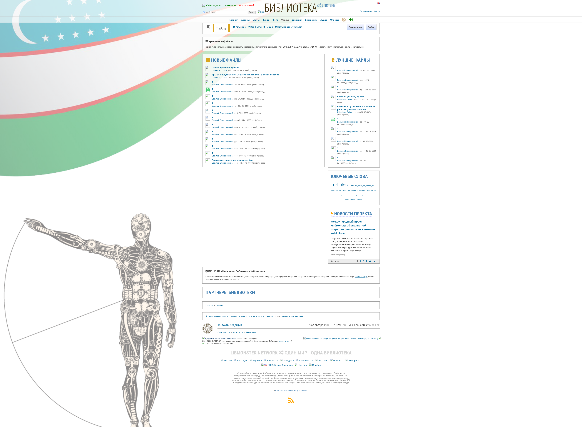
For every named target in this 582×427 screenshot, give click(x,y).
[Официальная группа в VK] (365, 3)
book (351, 185)
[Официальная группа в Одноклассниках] (370, 3)
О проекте (223, 332)
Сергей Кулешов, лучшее (225, 67)
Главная (209, 305)
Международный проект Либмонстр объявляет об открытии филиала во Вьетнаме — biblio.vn (353, 227)
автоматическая (341, 190)
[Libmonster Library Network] (380, 338)
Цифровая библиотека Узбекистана (220, 338)
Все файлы (256, 26)
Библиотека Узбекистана (292, 316)
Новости (238, 332)
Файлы (221, 28)
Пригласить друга (256, 316)
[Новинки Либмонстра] (373, 325)
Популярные (283, 26)
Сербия (316, 365)
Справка (243, 316)
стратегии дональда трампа (359, 195)
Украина (257, 360)
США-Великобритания (280, 365)
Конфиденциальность (218, 316)
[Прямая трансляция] (345, 325)
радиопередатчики (363, 190)
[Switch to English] (378, 3)
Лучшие (269, 26)
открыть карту (285, 341)
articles (340, 184)
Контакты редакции (229, 325)
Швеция (302, 365)
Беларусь (242, 360)
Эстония (323, 360)
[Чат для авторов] (328, 325)
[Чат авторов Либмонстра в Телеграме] (368, 3)
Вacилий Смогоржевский (222, 84)
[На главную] (207, 333)
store (333, 190)
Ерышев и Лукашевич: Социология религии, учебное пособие (245, 74)
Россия (228, 360)
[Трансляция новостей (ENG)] (372, 3)
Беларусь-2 (355, 360)
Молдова (289, 360)
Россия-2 (338, 360)
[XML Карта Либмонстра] (291, 402)
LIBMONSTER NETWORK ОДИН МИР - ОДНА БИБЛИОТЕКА (291, 353)
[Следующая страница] (370, 261)
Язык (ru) (269, 316)
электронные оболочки (353, 199)
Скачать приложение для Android (291, 390)
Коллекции (240, 26)
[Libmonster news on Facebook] (375, 325)
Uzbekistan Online (219, 70)
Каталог (297, 26)
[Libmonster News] (378, 325)
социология (343, 195)
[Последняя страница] (374, 261)
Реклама (251, 332)
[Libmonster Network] (340, 338)
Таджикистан (306, 360)
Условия (233, 316)
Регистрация (366, 10)
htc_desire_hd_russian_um (364, 186)
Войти (377, 10)
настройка (352, 190)
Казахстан (272, 360)
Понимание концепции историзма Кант (233, 159)
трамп (372, 195)
